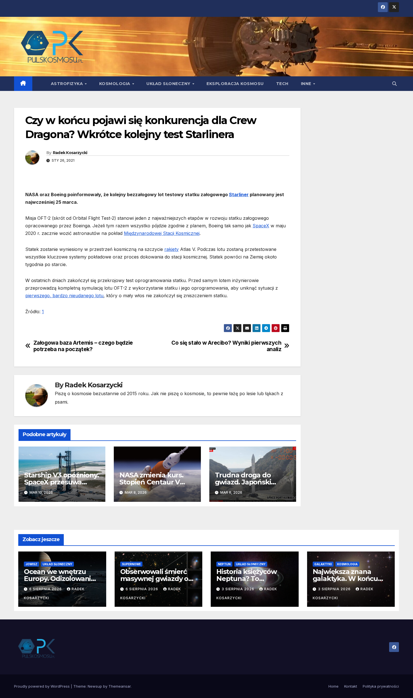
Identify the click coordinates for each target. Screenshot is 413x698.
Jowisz (31, 564)
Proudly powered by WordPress (42, 686)
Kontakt (350, 686)
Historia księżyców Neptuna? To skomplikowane (246, 578)
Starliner (239, 194)
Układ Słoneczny (169, 83)
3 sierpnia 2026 (238, 589)
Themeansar (119, 686)
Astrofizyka (67, 83)
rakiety (171, 249)
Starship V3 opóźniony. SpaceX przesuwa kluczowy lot (61, 482)
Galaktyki (323, 564)
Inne (307, 83)
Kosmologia (115, 83)
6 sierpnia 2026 (46, 589)
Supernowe (131, 564)
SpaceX (261, 225)
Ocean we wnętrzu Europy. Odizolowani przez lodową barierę (58, 578)
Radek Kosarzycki (70, 152)
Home (333, 686)
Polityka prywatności (381, 686)
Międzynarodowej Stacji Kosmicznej (161, 233)
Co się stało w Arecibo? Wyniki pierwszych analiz (226, 346)
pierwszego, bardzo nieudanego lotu (64, 295)
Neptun (224, 564)
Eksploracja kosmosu (235, 83)
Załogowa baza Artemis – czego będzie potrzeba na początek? (83, 346)
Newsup (95, 686)
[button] (394, 83)
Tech (282, 83)
